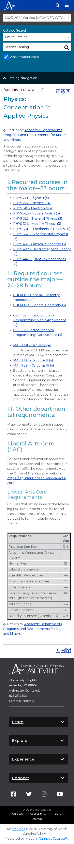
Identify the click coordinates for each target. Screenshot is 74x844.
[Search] (57, 5)
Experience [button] (23, 759)
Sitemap (37, 818)
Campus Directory (21, 701)
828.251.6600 (18, 696)
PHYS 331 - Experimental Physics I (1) (41, 229)
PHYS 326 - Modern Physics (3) (37, 224)
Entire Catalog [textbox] (16, 37)
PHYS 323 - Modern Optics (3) (36, 213)
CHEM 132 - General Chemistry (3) (39, 305)
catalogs (18, 829)
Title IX (57, 813)
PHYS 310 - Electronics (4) (33, 208)
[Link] (13, 795)
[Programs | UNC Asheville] (10, 5)
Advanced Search (17, 66)
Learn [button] (17, 721)
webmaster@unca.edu (24, 690)
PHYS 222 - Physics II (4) (32, 203)
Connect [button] (20, 777)
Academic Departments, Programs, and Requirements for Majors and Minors (34, 135)
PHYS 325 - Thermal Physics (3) (37, 218)
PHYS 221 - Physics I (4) (31, 198)
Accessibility (38, 813)
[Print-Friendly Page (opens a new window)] (63, 91)
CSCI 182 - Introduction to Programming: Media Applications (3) (39, 320)
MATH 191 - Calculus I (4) (32, 345)
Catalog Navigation (22, 78)
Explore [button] (19, 740)
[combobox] (37, 18)
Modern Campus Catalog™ (46, 838)
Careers (17, 813)
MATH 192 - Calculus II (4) (33, 360)
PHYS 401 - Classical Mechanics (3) (39, 244)
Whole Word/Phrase (24, 57)
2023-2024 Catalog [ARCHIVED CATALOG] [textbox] (38, 18)
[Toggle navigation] (67, 5)
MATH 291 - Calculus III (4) (33, 365)
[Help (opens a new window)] (68, 91)
